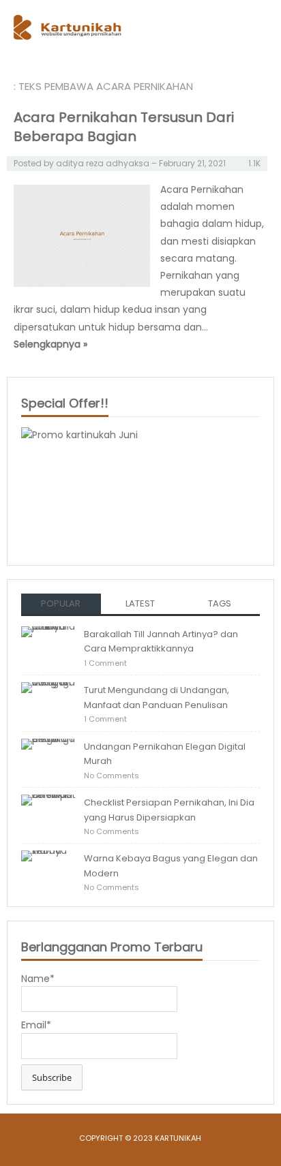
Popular (60, 603)
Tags (219, 603)
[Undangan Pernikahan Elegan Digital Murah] (48, 758)
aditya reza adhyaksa (102, 163)
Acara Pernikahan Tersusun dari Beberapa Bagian (124, 127)
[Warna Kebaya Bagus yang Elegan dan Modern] (48, 870)
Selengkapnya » (50, 344)
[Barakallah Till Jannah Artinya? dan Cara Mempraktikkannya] (48, 646)
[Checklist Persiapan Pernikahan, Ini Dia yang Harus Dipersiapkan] (48, 814)
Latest (140, 603)
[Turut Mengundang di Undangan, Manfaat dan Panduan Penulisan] (48, 702)
